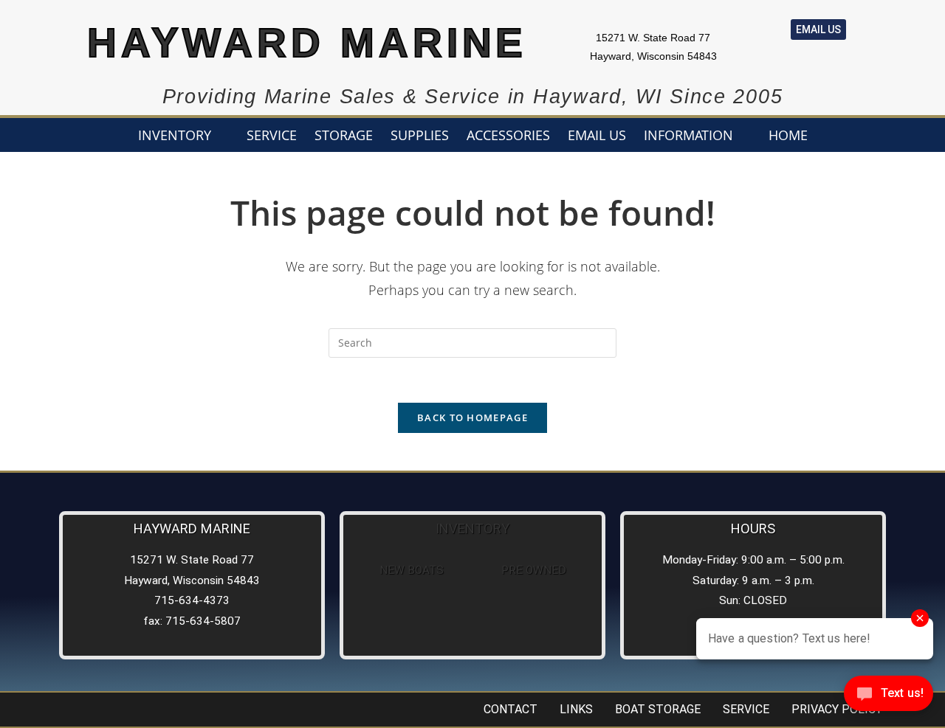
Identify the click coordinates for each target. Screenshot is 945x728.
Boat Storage (658, 709)
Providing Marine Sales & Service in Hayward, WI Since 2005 (472, 97)
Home (788, 135)
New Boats (411, 570)
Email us (597, 135)
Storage (344, 135)
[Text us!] (888, 697)
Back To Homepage (472, 417)
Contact (510, 709)
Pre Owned (533, 570)
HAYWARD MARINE (307, 43)
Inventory (174, 135)
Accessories (508, 135)
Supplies (420, 135)
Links (576, 709)
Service (272, 135)
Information (688, 135)
